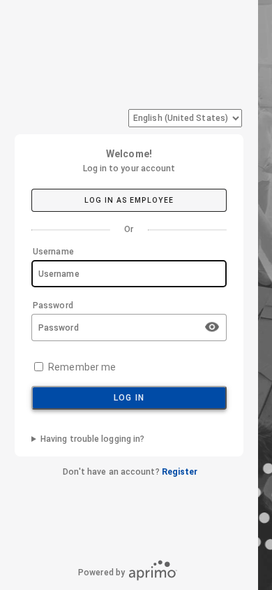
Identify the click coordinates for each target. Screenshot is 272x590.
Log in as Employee (129, 200)
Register (180, 472)
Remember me (82, 367)
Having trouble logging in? (92, 439)
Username (53, 252)
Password (53, 305)
